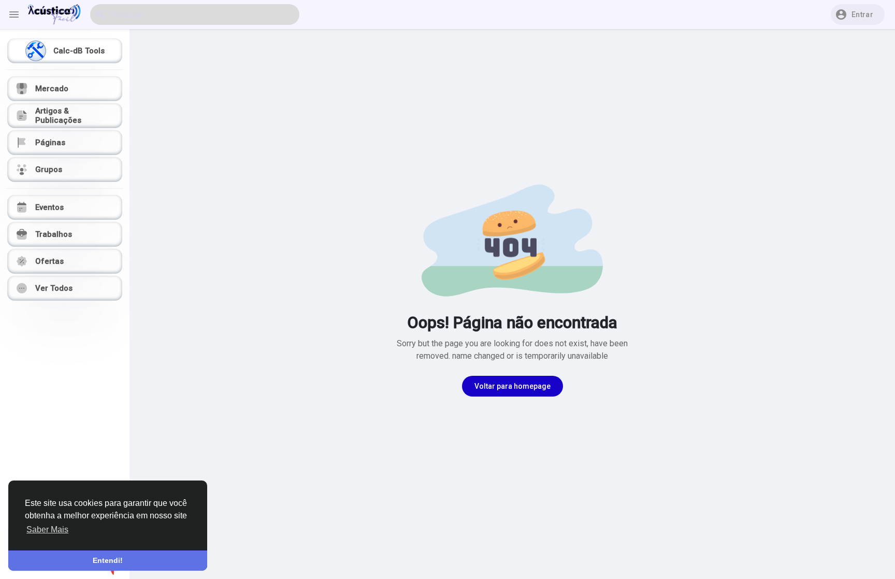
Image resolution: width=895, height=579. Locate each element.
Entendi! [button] (108, 560)
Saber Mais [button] (47, 529)
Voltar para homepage (512, 386)
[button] (858, 14)
